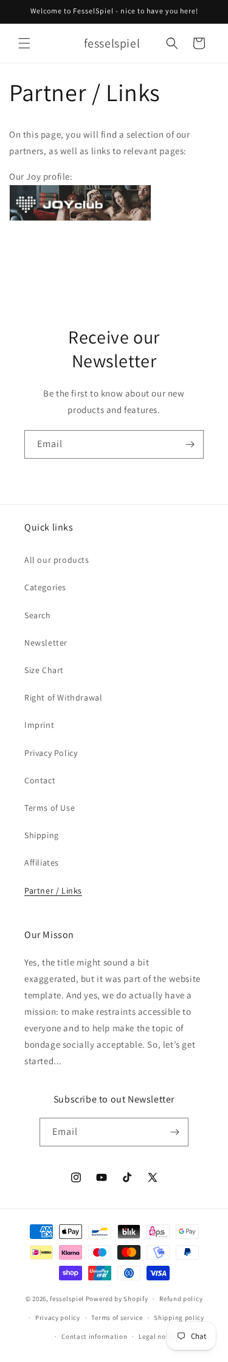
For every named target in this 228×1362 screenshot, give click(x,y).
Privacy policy (57, 1317)
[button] (24, 43)
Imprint (39, 724)
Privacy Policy (50, 752)
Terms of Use (49, 807)
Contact (39, 780)
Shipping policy (179, 1317)
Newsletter (45, 642)
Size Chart (44, 670)
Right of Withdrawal (63, 697)
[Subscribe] (189, 444)
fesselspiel (67, 1298)
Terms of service (116, 1317)
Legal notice (158, 1336)
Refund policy (180, 1298)
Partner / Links (53, 890)
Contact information (94, 1336)
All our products (56, 559)
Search (37, 615)
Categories (45, 587)
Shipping (41, 835)
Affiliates (41, 862)
